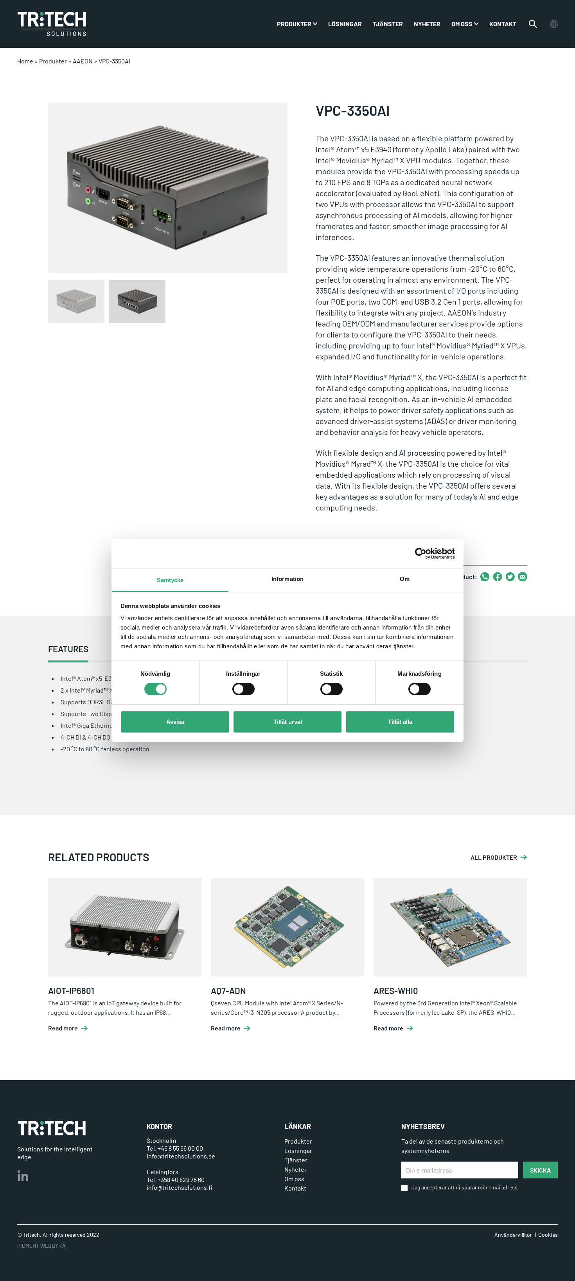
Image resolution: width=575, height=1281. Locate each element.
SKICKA (540, 1170)
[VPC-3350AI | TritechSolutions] (51, 24)
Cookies (548, 1234)
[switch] (243, 689)
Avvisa (175, 721)
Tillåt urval (287, 721)
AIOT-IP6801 (71, 990)
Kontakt (502, 23)
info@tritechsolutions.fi (179, 1187)
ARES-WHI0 (396, 990)
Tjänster (388, 23)
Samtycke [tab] (170, 580)
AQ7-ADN (228, 990)
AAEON (83, 61)
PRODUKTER (294, 23)
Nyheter (427, 23)
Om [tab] (405, 579)
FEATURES (68, 649)
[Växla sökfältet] (533, 24)
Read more (63, 1028)
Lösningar (345, 23)
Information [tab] (287, 579)
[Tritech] (51, 1128)
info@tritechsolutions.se (181, 1156)
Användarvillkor (513, 1234)
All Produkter (494, 857)
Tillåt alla (400, 721)
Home (25, 61)
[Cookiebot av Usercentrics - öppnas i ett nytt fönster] (420, 553)
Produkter (53, 61)
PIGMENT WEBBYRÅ (41, 1245)
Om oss (462, 23)
